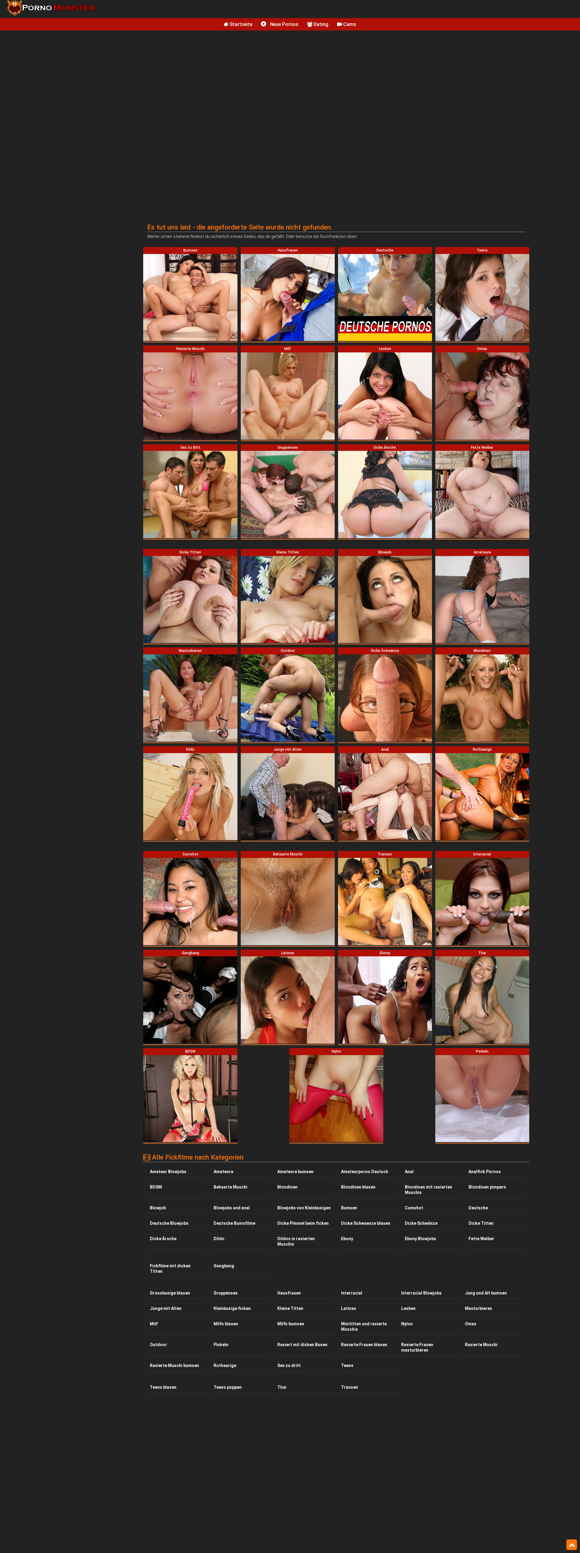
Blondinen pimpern (487, 1187)
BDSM (156, 1187)
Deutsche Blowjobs (169, 1223)
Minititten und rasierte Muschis (364, 1326)
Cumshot (414, 1207)
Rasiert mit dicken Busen (302, 1344)
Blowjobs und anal (232, 1207)
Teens (347, 1365)
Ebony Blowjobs (420, 1238)
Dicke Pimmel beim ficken (303, 1223)
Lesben (408, 1308)
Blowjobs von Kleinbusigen (304, 1207)
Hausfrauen (289, 1293)
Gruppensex (225, 1293)
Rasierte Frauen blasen (364, 1344)
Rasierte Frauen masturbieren (417, 1347)
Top (571, 1544)
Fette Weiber (481, 1238)
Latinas (348, 1308)
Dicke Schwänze (421, 1223)
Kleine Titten (290, 1308)
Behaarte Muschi (230, 1187)
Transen (349, 1387)
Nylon (407, 1323)
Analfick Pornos (485, 1171)
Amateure (223, 1171)
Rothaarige (225, 1365)
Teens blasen (163, 1387)
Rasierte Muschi (481, 1344)
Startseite (240, 24)
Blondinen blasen (358, 1187)
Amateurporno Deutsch (364, 1171)
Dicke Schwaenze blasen (365, 1223)
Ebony (347, 1238)
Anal (409, 1171)
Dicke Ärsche (163, 1238)
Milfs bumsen (290, 1323)
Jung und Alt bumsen (486, 1293)
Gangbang (224, 1265)
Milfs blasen (226, 1323)
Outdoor (158, 1344)
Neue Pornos (283, 24)
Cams (349, 24)
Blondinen (287, 1187)
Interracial (351, 1293)
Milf (154, 1323)
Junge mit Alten (166, 1308)
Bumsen (349, 1207)
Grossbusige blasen (170, 1293)
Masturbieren (478, 1308)
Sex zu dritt (289, 1365)
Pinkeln (221, 1344)
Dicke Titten (481, 1223)
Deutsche (478, 1207)
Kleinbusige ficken (232, 1308)
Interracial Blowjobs (421, 1293)
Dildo (219, 1238)
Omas (470, 1323)
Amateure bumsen (295, 1171)
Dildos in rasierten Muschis (296, 1241)
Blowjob (158, 1207)
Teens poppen (228, 1387)
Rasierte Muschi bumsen (174, 1365)
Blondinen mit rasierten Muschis (428, 1190)
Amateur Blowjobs (168, 1171)
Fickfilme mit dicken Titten (170, 1268)
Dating (320, 24)
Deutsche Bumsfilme (234, 1223)
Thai (281, 1387)
